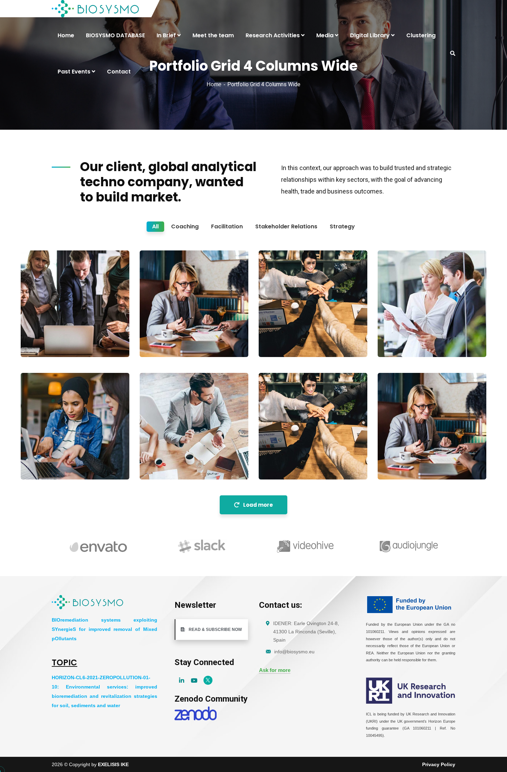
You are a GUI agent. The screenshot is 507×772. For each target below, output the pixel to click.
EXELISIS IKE (113, 764)
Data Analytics (409, 332)
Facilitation (44, 343)
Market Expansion (295, 454)
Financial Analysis (415, 454)
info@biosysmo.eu (294, 651)
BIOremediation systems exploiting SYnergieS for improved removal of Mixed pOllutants (104, 629)
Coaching (161, 343)
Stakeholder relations (175, 465)
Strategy (398, 343)
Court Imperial (52, 454)
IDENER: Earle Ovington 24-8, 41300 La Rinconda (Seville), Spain (306, 632)
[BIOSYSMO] (96, 8)
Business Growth (175, 332)
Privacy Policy (438, 764)
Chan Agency (288, 332)
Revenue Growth (174, 454)
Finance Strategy (56, 332)
